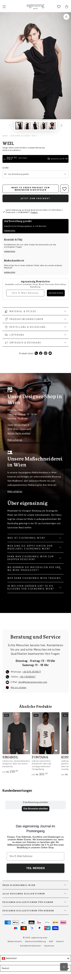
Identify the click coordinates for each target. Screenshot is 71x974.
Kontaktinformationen (30, 946)
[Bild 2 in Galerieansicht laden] (27, 125)
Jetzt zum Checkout (35, 198)
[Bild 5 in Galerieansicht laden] (52, 125)
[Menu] (4, 6)
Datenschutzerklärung (35, 941)
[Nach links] (9, 125)
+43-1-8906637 (28, 677)
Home (5, 136)
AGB (51, 941)
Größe (5, 168)
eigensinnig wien (39, 938)
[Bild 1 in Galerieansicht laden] (19, 125)
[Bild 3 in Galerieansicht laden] (35, 125)
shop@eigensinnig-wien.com (32, 682)
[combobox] (35, 958)
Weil (34, 136)
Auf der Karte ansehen (18, 433)
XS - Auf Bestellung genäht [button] (16, 174)
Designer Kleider (20, 136)
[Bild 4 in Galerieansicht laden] (43, 125)
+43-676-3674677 (31, 672)
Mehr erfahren (14, 440)
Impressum (49, 946)
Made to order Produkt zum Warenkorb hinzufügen (30, 189)
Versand (59, 941)
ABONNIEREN (56, 293)
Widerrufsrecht (15, 941)
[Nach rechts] (61, 125)
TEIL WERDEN (35, 868)
